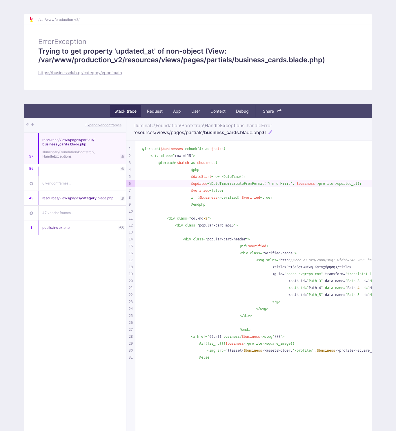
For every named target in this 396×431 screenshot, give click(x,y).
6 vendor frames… (56, 183)
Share (269, 111)
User (195, 111)
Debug (242, 111)
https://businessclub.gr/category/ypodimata (80, 72)
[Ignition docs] (33, 19)
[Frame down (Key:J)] (32, 125)
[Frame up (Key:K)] (28, 125)
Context (218, 111)
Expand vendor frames (103, 125)
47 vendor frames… (58, 213)
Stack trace (126, 111)
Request (155, 111)
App (177, 111)
